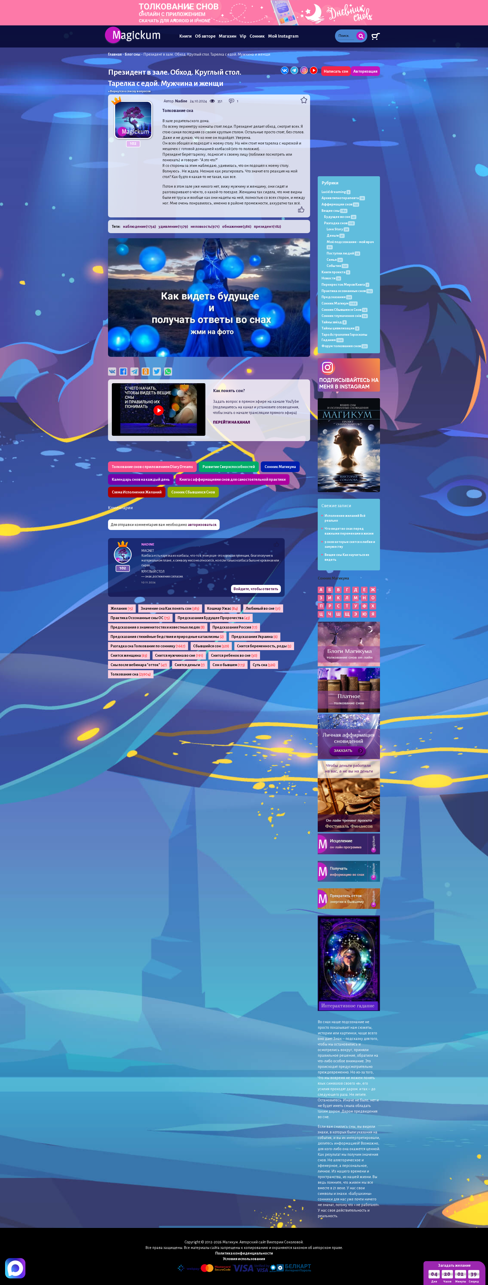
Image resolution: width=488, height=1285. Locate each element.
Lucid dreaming (335, 192)
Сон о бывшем (228, 665)
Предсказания (336, 297)
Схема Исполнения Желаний (137, 492)
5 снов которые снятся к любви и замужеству (350, 544)
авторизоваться (202, 525)
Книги (185, 36)
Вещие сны (334, 211)
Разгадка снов (339, 223)
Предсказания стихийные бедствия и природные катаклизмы (167, 637)
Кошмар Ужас (222, 608)
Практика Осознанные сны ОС (140, 618)
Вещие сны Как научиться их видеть (347, 557)
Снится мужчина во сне (179, 655)
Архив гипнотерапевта (343, 198)
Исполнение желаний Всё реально (345, 518)
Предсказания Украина (255, 637)
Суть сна (264, 665)
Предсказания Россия (234, 627)
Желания (122, 608)
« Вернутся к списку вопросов (129, 91)
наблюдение (139, 226)
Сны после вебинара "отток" (139, 665)
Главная (115, 54)
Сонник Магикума (280, 467)
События (337, 266)
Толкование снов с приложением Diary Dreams (152, 467)
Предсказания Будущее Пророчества (214, 618)
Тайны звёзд (333, 322)
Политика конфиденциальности (244, 1253)
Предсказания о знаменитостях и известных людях (158, 627)
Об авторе (205, 36)
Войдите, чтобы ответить (256, 589)
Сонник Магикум (339, 303)
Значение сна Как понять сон (170, 608)
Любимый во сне (263, 608)
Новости (331, 278)
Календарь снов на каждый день (141, 479)
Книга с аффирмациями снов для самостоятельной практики (232, 479)
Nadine (181, 101)
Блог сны (132, 54)
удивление (173, 226)
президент (267, 226)
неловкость (205, 226)
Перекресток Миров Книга (345, 284)
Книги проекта (335, 272)
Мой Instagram (283, 36)
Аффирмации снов (340, 204)
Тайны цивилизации (340, 328)
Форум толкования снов (344, 346)
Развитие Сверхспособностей (229, 467)
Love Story (337, 229)
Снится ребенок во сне (234, 655)
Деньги (335, 235)
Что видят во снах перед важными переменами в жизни (349, 531)
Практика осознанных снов (347, 291)
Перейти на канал (231, 422)
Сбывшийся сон (211, 646)
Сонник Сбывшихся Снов (193, 492)
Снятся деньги (190, 665)
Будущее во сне (339, 217)
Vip (243, 36)
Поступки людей (343, 253)
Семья (334, 260)
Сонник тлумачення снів (344, 316)
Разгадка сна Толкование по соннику (148, 646)
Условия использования (244, 1259)
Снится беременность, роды (264, 646)
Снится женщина (129, 655)
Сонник (257, 36)
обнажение (236, 226)
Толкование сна (131, 674)
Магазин (227, 36)
